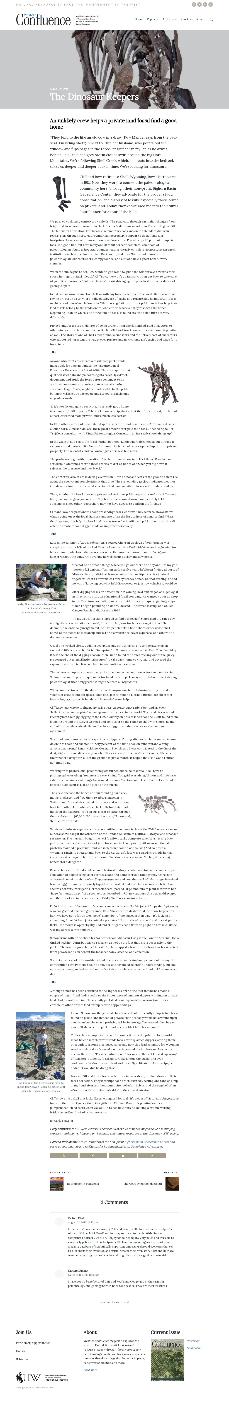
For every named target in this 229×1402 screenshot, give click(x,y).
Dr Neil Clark (76, 1218)
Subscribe (22, 1359)
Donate (21, 1351)
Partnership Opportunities (33, 1342)
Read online (194, 1348)
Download (193, 1341)
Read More (90, 1369)
